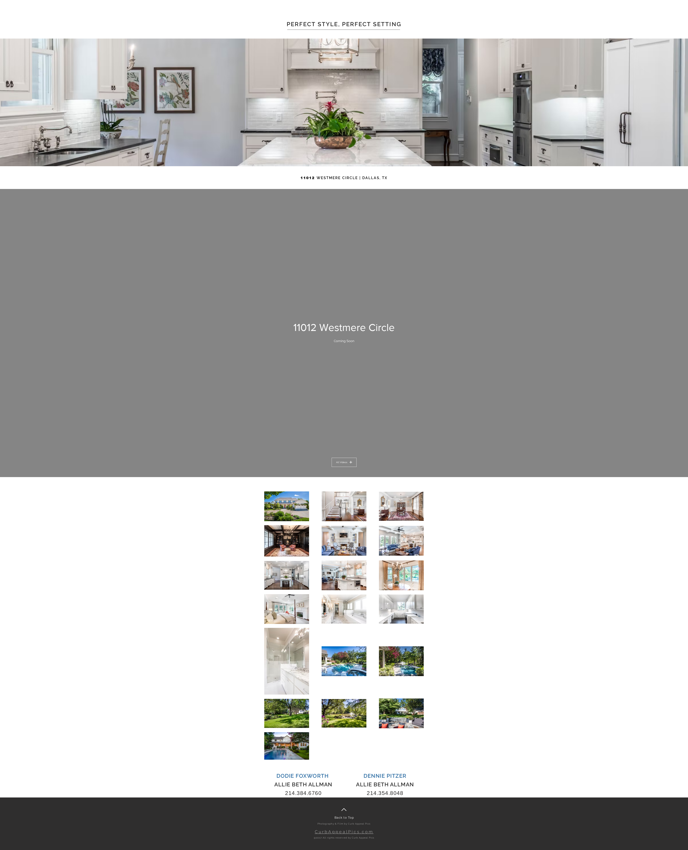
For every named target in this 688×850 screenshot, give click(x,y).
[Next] (668, 102)
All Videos (341, 462)
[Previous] (20, 102)
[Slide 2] (344, 159)
